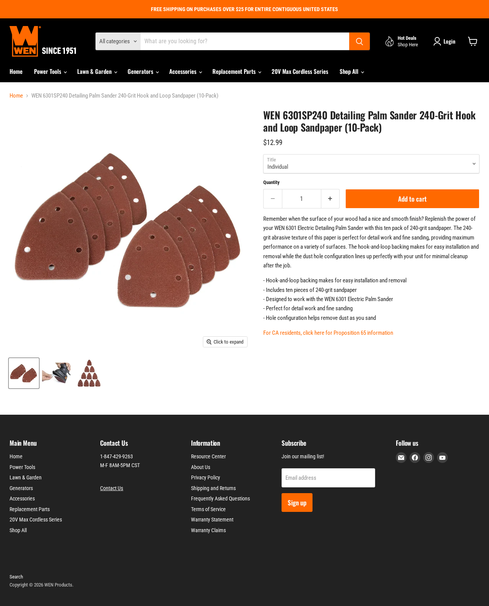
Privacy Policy (205, 477)
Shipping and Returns (213, 488)
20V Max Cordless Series (300, 71)
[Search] (359, 41)
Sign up (297, 502)
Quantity (271, 182)
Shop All (350, 71)
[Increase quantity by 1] (330, 199)
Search (16, 577)
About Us (200, 467)
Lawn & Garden (95, 71)
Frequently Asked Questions (220, 498)
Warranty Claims (208, 530)
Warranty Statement (212, 519)
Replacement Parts (234, 71)
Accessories (183, 71)
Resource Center (208, 456)
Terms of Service (208, 509)
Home (16, 71)
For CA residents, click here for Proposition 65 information (328, 332)
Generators (141, 71)
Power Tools (48, 71)
